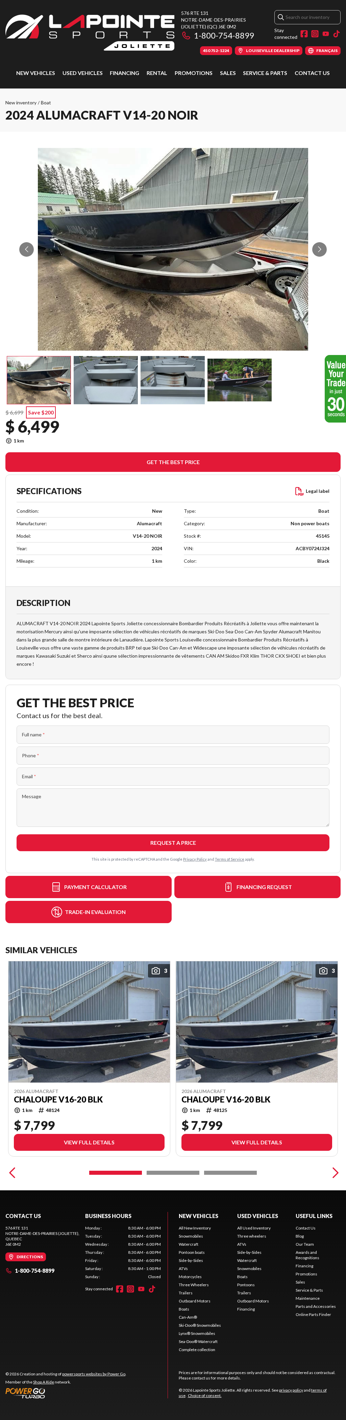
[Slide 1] (115, 1173)
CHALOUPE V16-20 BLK (58, 1099)
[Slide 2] (173, 1173)
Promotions (194, 73)
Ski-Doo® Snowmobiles (200, 1325)
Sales (228, 73)
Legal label (317, 491)
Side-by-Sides (191, 1260)
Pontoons (246, 1284)
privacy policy (291, 1390)
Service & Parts (265, 73)
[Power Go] (65, 1393)
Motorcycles (190, 1276)
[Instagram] (315, 34)
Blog (300, 1236)
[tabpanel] (123, 1252)
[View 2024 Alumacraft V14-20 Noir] (39, 380)
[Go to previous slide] (26, 249)
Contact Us (312, 73)
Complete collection (197, 1349)
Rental (157, 73)
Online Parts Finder (313, 1314)
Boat (46, 102)
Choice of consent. (205, 1395)
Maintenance (308, 1298)
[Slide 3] (230, 1173)
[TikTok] (336, 34)
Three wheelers (251, 1236)
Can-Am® (188, 1317)
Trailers (186, 1292)
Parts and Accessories (316, 1306)
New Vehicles (35, 73)
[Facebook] (304, 34)
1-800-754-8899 (224, 35)
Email (29, 776)
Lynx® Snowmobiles (197, 1333)
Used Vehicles (83, 73)
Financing (124, 73)
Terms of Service (229, 859)
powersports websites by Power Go (93, 1373)
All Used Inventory (254, 1228)
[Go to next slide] (319, 249)
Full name (33, 734)
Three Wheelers (194, 1284)
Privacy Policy (195, 859)
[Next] (334, 1173)
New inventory (20, 102)
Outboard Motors (195, 1300)
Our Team (305, 1244)
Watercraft (188, 1244)
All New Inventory (195, 1228)
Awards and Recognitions (307, 1255)
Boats (184, 1309)
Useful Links (314, 1216)
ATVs (183, 1268)
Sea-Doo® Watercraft (198, 1341)
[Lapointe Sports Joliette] (89, 32)
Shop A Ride (43, 1382)
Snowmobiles (191, 1236)
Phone (30, 755)
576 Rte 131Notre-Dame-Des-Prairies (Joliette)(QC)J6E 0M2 (213, 19)
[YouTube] (326, 34)
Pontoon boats (192, 1252)
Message (31, 796)
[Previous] (12, 1173)
